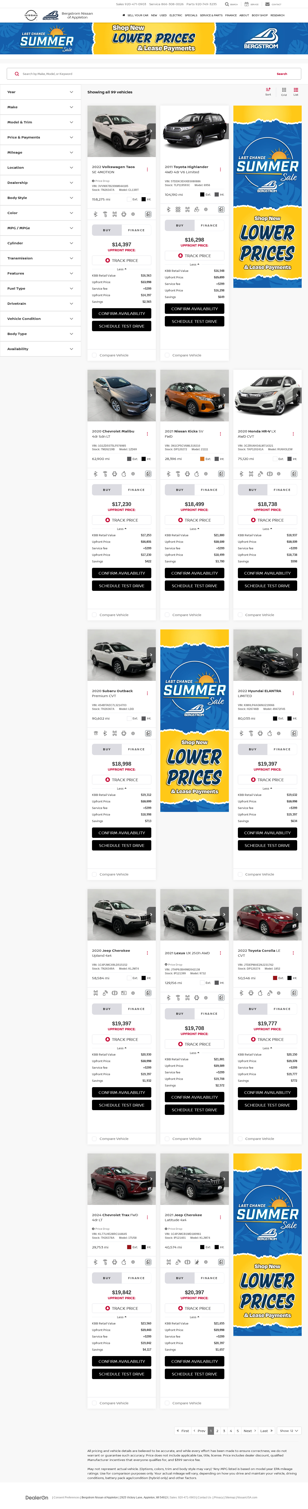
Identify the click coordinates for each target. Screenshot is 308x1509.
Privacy (218, 1497)
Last (265, 1430)
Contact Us (204, 1497)
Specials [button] (191, 15)
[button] (151, 131)
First (184, 1430)
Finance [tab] (136, 230)
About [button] (244, 15)
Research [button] (278, 15)
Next (249, 1430)
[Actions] (147, 169)
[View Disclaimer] (133, 214)
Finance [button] (231, 15)
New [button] (154, 15)
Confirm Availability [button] (122, 313)
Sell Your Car (138, 15)
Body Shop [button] (260, 15)
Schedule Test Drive (122, 326)
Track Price (125, 260)
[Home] (123, 15)
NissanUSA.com (247, 1497)
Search (282, 74)
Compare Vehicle (114, 355)
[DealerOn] (36, 1497)
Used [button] (163, 15)
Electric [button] (176, 15)
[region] (121, 288)
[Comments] (148, 214)
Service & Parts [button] (211, 15)
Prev (200, 1430)
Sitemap (230, 1497)
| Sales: (182, 1497)
